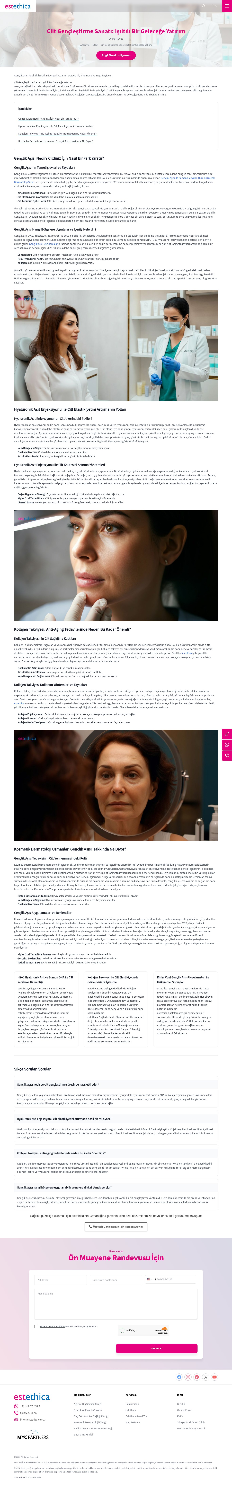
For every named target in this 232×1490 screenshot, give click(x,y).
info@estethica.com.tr (33, 1419)
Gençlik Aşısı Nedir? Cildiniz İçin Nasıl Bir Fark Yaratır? (48, 118)
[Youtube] (214, 1377)
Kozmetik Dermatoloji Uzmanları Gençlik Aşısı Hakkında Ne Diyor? (55, 141)
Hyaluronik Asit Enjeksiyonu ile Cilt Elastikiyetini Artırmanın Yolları (55, 126)
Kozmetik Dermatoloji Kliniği (90, 1422)
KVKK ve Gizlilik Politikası (52, 1326)
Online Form (184, 1410)
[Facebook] (179, 1377)
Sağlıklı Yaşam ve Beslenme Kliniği (93, 1428)
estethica (187, 653)
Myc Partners (133, 1422)
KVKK (180, 1416)
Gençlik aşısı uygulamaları (44, 243)
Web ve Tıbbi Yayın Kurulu (191, 1428)
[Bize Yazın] (227, 734)
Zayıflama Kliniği (83, 1434)
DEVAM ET (157, 1348)
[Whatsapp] (227, 745)
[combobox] (151, 1279)
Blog (95, 44)
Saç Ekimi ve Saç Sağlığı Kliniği (91, 1416)
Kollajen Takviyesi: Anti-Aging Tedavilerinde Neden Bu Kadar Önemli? (57, 133)
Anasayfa (85, 44)
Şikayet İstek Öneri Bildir (191, 1422)
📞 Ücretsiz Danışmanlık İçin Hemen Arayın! (116, 1226)
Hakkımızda (132, 1404)
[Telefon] (227, 755)
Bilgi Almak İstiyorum (116, 55)
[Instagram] (188, 1377)
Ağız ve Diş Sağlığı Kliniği (88, 1404)
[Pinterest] (196, 1377)
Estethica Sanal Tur (136, 1416)
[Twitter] (205, 1377)
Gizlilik (181, 1404)
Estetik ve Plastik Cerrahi (88, 1410)
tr (212, 5)
